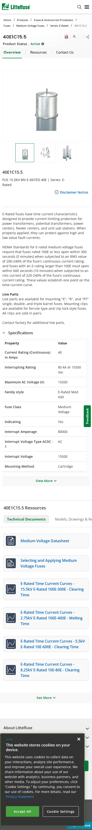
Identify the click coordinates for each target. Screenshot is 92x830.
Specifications (20, 332)
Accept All (22, 811)
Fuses (7, 25)
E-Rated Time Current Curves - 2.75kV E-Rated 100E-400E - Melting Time (52, 618)
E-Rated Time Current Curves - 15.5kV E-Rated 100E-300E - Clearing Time (52, 589)
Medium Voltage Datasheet (45, 540)
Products (22, 20)
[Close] (79, 739)
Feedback (87, 416)
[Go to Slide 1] (24, 152)
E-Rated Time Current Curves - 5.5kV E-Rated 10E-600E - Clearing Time (53, 644)
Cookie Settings (61, 811)
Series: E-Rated (59, 25)
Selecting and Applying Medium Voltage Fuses (49, 563)
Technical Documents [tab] (26, 519)
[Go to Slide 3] (67, 153)
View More (44, 481)
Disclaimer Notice (74, 192)
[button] (46, 106)
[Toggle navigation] (87, 6)
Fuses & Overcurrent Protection (53, 20)
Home (7, 20)
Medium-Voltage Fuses (30, 25)
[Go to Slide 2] (46, 153)
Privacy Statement (20, 796)
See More (44, 697)
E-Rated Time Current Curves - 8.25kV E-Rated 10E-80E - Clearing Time (50, 670)
